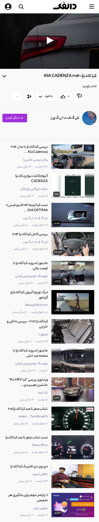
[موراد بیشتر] (17, 96)
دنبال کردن (13, 117)
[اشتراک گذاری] (29, 96)
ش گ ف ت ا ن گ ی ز (65, 118)
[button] (49, 40)
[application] (49, 41)
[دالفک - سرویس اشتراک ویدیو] (68, 6)
